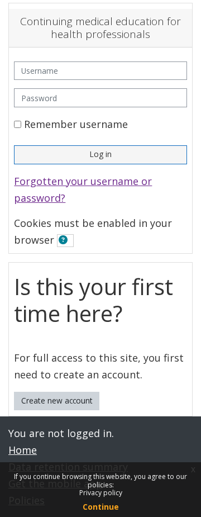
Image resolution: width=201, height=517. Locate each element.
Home (22, 450)
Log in (100, 154)
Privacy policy (100, 492)
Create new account (57, 400)
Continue (101, 506)
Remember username (76, 124)
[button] (65, 240)
